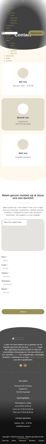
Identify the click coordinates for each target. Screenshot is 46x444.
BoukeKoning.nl (23, 438)
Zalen (8, 28)
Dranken (13, 21)
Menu (8, 10)
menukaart (33, 347)
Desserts (13, 18)
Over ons (9, 8)
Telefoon (5, 273)
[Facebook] (21, 365)
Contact (9, 31)
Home (8, 5)
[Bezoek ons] (23, 108)
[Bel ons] (23, 73)
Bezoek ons (23, 117)
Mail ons (23, 153)
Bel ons (23, 82)
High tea (13, 23)
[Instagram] (25, 365)
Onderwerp (6, 281)
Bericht (4, 289)
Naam (4, 257)
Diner (12, 15)
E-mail (4, 265)
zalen (16, 355)
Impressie (10, 25)
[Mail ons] (23, 144)
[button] (9, 33)
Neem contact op (37, 357)
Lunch (12, 13)
